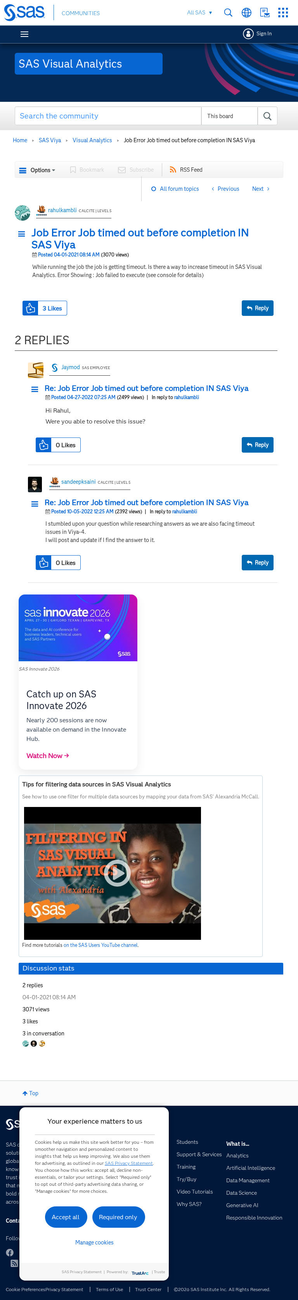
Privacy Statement (64, 1289)
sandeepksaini (78, 481)
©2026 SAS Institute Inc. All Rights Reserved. (222, 1289)
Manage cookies (94, 1242)
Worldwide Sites (246, 12)
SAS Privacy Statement (129, 1163)
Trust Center (148, 1289)
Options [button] (40, 170)
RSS (14, 1263)
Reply (262, 308)
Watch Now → (47, 755)
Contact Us (265, 12)
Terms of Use (109, 1289)
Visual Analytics (92, 140)
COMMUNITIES (81, 13)
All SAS (196, 12)
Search (228, 12)
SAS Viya (50, 140)
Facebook (10, 1252)
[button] (23, 234)
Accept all (66, 1217)
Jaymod (70, 367)
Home (20, 140)
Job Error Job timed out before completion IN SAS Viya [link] (189, 140)
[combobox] (146, 115)
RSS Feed (191, 169)
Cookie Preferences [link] (25, 1289)
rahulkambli (62, 210)
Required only (118, 1217)
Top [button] (33, 1093)
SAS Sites (283, 12)
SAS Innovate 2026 (39, 669)
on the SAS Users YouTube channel (101, 945)
